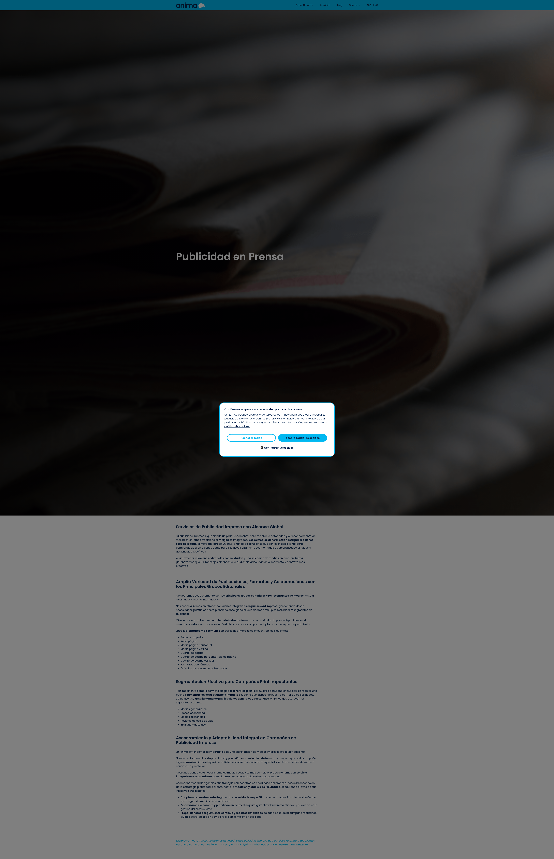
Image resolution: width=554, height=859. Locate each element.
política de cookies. (237, 426)
